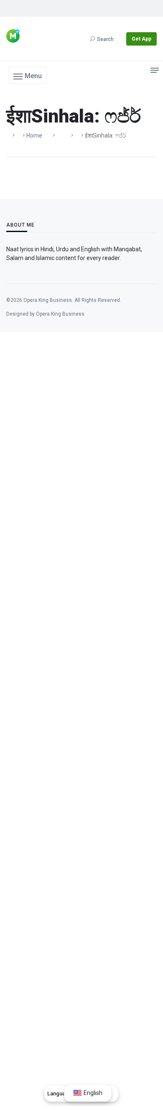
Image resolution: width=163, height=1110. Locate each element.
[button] (27, 75)
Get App (141, 39)
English (92, 1093)
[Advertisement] (81, 700)
